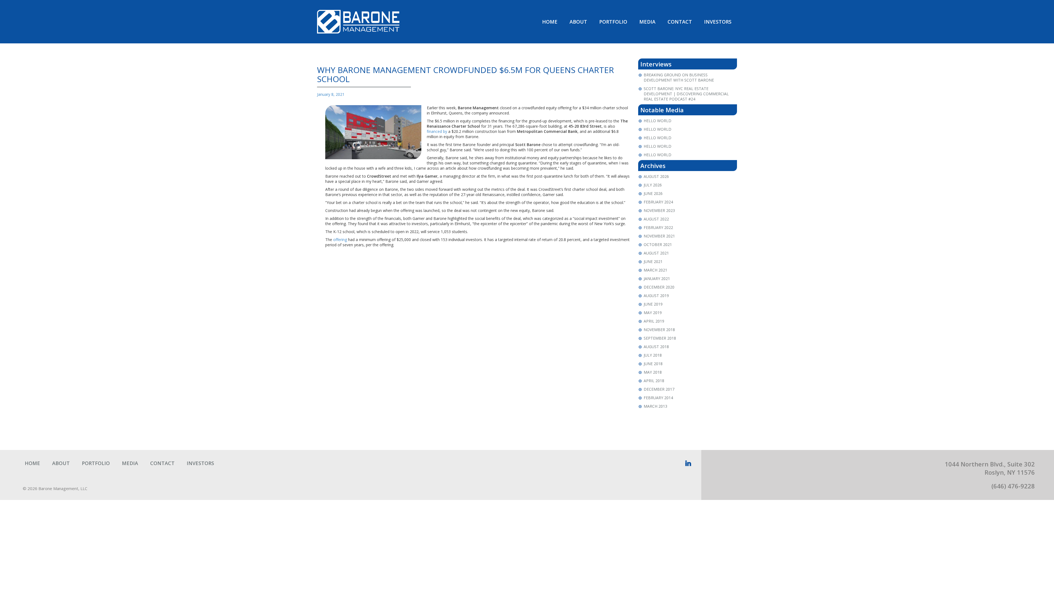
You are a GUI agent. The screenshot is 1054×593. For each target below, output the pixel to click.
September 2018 (660, 338)
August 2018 (656, 346)
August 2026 (656, 176)
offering (340, 239)
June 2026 (653, 193)
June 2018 (653, 363)
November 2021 (659, 236)
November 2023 (659, 210)
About (578, 21)
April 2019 (654, 321)
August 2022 (656, 219)
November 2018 (659, 329)
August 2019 (656, 295)
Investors (717, 21)
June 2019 (653, 304)
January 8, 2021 (330, 94)
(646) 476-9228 (1013, 486)
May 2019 (653, 312)
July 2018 (653, 355)
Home (549, 21)
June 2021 (653, 261)
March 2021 (655, 270)
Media (647, 21)
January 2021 (657, 278)
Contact (680, 21)
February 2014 (658, 397)
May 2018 (653, 372)
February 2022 (658, 227)
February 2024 (658, 202)
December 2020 (659, 287)
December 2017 (659, 389)
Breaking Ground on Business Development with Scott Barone (679, 77)
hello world (657, 120)
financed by (437, 131)
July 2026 (653, 185)
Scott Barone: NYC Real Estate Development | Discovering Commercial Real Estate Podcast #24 (686, 94)
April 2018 (654, 380)
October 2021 (658, 244)
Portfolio (613, 21)
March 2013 (655, 406)
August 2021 (656, 253)
